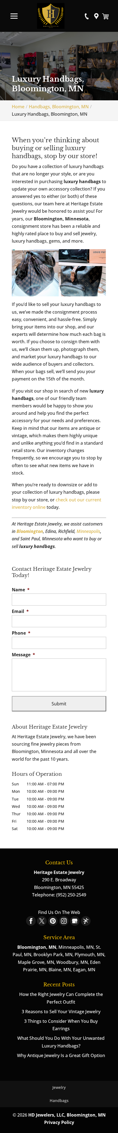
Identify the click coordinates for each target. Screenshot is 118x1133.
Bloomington (29, 531)
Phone (21, 633)
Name (21, 590)
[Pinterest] (53, 921)
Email (20, 611)
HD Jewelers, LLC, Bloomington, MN (67, 1115)
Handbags (59, 1100)
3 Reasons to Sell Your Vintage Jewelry (61, 1012)
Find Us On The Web (59, 912)
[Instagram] (64, 921)
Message (23, 655)
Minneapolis (88, 531)
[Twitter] (42, 921)
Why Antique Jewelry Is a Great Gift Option (61, 1055)
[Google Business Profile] (75, 921)
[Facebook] (31, 921)
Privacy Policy (59, 1122)
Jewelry (59, 1087)
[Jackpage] (86, 921)
